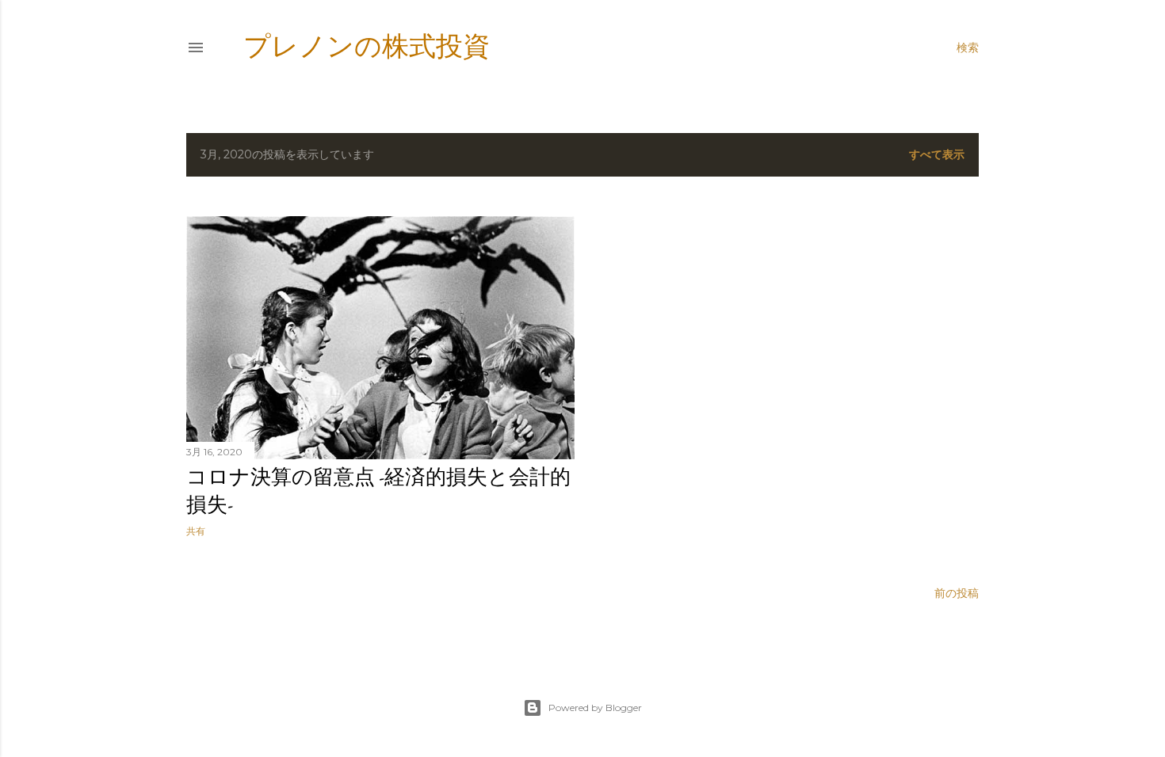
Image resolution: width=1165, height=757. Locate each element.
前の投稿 (956, 593)
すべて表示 (936, 154)
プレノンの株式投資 (366, 46)
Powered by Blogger (595, 707)
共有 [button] (195, 531)
